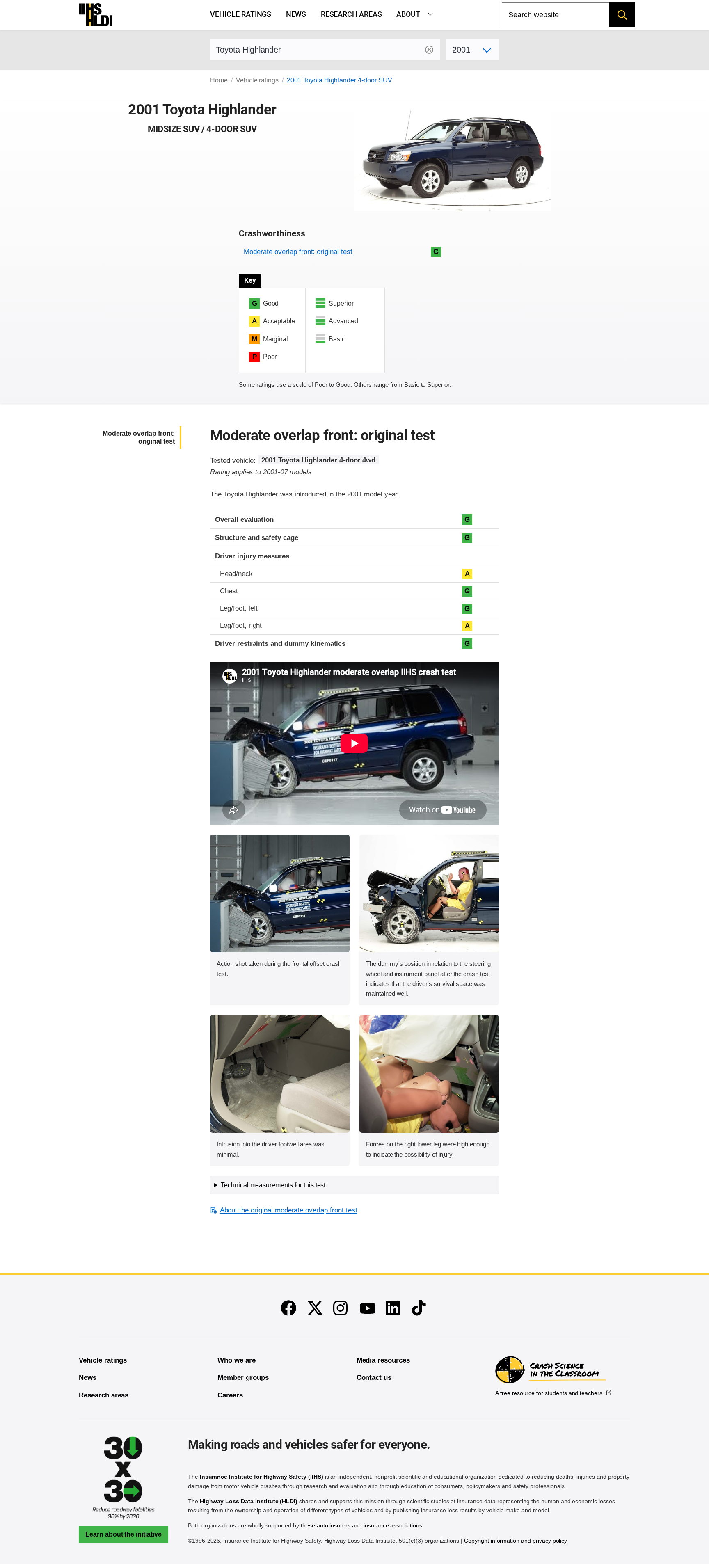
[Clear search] (429, 50)
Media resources (383, 1360)
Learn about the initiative (123, 1534)
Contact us (374, 1377)
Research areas (351, 14)
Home (219, 80)
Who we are (236, 1360)
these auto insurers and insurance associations (361, 1525)
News (296, 14)
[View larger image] (280, 893)
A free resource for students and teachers (548, 1393)
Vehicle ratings (240, 14)
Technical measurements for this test (273, 1185)
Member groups (242, 1377)
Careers (230, 1395)
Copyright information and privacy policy (515, 1540)
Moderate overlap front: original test (298, 252)
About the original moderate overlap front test (288, 1210)
